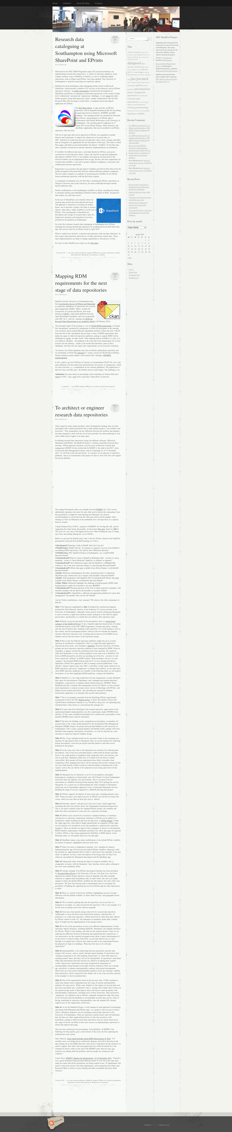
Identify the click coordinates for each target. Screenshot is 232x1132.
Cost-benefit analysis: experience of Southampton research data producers (140, 154)
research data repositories (107, 386)
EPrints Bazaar (107, 820)
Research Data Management (167, 71)
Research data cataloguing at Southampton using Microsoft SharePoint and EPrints (86, 49)
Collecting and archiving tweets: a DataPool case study (140, 162)
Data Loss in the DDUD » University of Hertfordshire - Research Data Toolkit (138, 148)
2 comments (65, 386)
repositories (110, 253)
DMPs (134, 70)
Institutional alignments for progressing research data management (138, 205)
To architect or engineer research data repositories (81, 411)
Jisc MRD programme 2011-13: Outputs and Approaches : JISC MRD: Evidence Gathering (139, 128)
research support (144, 102)
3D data (130, 52)
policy (139, 85)
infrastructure (132, 74)
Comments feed (134, 275)
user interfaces (93, 255)
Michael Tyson (164, 1125)
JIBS (128, 79)
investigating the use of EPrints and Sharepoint (77, 304)
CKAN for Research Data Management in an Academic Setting (75, 320)
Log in (131, 269)
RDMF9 (99, 509)
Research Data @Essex (66, 873)
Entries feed (133, 272)
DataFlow (91, 645)
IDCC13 (130, 72)
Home (55, 3)
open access (136, 82)
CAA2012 (130, 55)
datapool (90, 253)
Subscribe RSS (55, 1123)
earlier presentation (81, 91)
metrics (129, 82)
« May (129, 257)
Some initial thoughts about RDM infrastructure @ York (88, 1038)
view (74, 376)
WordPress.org (134, 278)
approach (81, 352)
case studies (138, 54)
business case (144, 52)
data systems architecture (78, 253)
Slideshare (168, 60)
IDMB (136, 72)
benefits (137, 52)
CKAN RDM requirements (101, 326)
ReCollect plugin (85, 108)
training (144, 107)
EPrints (95, 253)
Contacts (98, 3)
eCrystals (139, 70)
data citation (142, 57)
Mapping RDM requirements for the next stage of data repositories (81, 282)
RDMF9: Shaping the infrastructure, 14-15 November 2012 (88, 1058)
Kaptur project (84, 699)
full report (94, 243)
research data (143, 95)
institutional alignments (144, 75)
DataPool (67, 3)
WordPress (147, 1125)
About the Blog (83, 3)
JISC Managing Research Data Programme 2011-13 (166, 80)
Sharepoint (85, 255)
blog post (101, 529)
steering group (133, 107)
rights (129, 104)
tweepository (131, 111)
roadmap (134, 105)
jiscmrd (104, 253)
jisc (100, 253)
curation (135, 57)
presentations (117, 1080)
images (141, 72)
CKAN (66, 313)
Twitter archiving (140, 111)
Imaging (146, 72)
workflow (102, 255)
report (108, 96)
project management (136, 92)
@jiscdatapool (167, 58)
